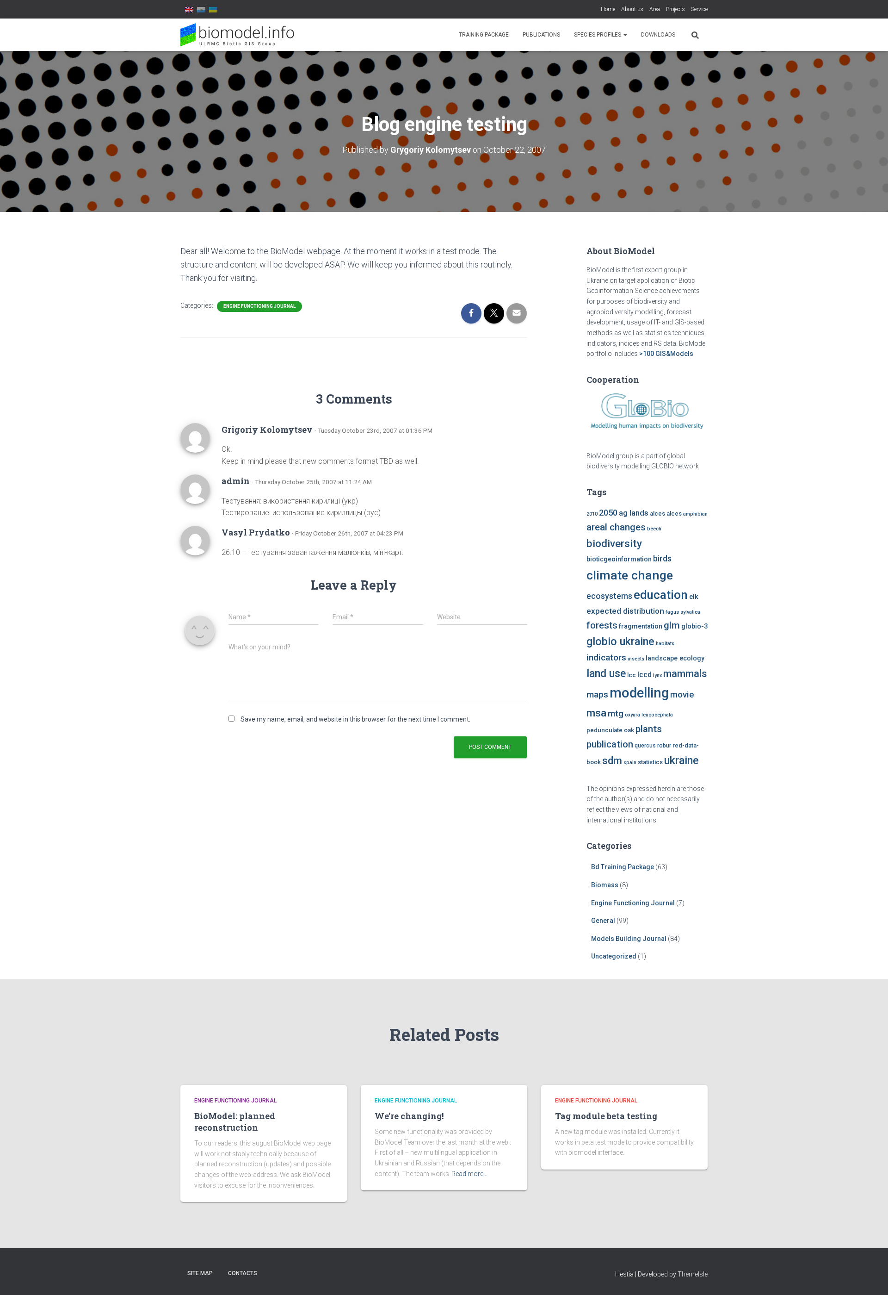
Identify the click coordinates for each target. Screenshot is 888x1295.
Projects (675, 9)
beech (654, 529)
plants (648, 729)
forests (601, 625)
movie (682, 695)
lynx (657, 675)
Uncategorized (613, 956)
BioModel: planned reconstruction (234, 1121)
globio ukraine (620, 641)
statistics (650, 762)
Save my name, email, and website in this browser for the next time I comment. (355, 719)
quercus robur (653, 745)
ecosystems (609, 596)
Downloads (658, 34)
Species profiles (598, 34)
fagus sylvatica (683, 612)
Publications (541, 34)
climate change (629, 575)
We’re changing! (409, 1115)
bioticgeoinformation (619, 559)
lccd (644, 674)
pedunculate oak (610, 730)
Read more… (469, 1173)
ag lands (633, 513)
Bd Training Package (622, 867)
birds (662, 558)
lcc (631, 675)
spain (629, 763)
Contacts (242, 1273)
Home (608, 9)
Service (699, 9)
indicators (606, 657)
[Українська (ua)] (213, 9)
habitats (665, 644)
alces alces (666, 513)
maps (597, 694)
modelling (639, 693)
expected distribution (625, 611)
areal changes (616, 527)
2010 (592, 514)
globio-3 (694, 626)
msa (596, 713)
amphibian (695, 514)
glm (672, 625)
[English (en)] (189, 9)
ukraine (681, 760)
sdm (612, 760)
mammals (685, 673)
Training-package (484, 34)
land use (606, 673)
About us (632, 9)
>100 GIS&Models (666, 353)
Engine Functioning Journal (259, 306)
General (603, 920)
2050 (608, 512)
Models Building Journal (628, 938)
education (661, 595)
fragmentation (640, 626)
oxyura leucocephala (649, 715)
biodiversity (614, 543)
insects (636, 659)
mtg (615, 713)
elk (693, 597)
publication (609, 744)
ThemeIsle (693, 1274)
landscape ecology (675, 658)
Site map (200, 1273)
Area (654, 9)
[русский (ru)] (201, 9)
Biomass (604, 885)
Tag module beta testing (606, 1115)
